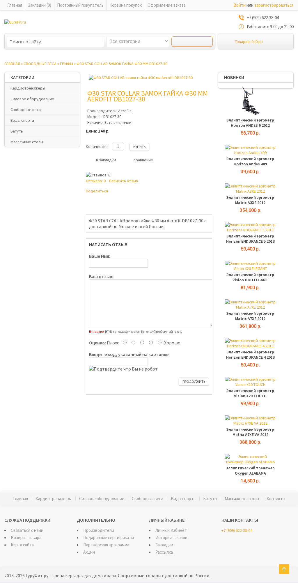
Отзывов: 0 (96, 180)
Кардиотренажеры (27, 88)
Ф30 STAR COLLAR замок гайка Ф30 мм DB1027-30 (122, 63)
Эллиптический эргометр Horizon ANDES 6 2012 (250, 122)
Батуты (17, 131)
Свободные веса (40, 63)
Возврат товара (26, 537)
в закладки (106, 159)
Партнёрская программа (106, 545)
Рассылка (164, 552)
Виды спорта (22, 120)
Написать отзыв (123, 180)
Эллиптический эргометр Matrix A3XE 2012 (250, 200)
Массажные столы (26, 141)
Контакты (276, 498)
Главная (14, 5)
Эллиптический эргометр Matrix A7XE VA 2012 (250, 432)
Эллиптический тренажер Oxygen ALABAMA (250, 470)
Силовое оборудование (32, 98)
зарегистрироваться (274, 5)
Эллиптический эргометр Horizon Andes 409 (250, 161)
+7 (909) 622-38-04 (236, 530)
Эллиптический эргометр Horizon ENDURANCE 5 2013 (250, 238)
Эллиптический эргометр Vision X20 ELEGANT (250, 277)
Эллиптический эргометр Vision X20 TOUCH (250, 393)
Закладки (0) (39, 5)
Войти (239, 5)
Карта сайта (22, 545)
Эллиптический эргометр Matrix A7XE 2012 (250, 316)
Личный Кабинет (171, 530)
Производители (98, 530)
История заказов (171, 537)
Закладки (164, 545)
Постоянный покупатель (80, 5)
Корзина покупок (125, 5)
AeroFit (124, 110)
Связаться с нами (27, 530)
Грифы (66, 63)
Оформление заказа (167, 5)
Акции (89, 552)
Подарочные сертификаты (108, 537)
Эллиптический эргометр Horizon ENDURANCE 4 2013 (250, 354)
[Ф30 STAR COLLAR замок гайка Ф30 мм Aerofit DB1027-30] (141, 77)
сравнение (143, 159)
